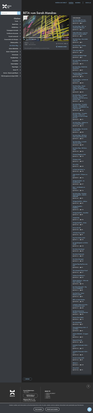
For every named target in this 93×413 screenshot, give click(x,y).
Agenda (77, 2)
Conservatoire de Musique (11, 39)
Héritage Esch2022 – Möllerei (80, 202)
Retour (27, 379)
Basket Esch (15, 24)
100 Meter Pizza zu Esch (79, 233)
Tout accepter (38, 409)
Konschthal (15, 61)
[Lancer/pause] (24, 39)
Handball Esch (14, 58)
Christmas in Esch (78, 160)
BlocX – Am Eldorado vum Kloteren (79, 189)
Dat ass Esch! (78, 369)
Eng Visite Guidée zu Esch (79, 238)
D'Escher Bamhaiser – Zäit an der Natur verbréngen (80, 282)
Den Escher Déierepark (78, 260)
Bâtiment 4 (78, 364)
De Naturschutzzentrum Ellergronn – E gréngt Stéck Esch (80, 312)
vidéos (71, 2)
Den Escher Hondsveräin (78, 255)
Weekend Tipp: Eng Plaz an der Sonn (80, 265)
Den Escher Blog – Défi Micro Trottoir (80, 149)
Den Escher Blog (14, 45)
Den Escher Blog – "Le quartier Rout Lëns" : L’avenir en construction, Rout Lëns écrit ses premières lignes (80, 98)
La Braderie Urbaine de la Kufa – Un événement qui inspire (80, 306)
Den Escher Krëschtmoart (78, 250)
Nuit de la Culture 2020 (78, 359)
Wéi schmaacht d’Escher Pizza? (80, 271)
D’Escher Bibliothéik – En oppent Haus (80, 335)
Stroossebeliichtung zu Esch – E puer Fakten (80, 329)
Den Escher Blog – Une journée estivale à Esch (80, 130)
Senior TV (15, 70)
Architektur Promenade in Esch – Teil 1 (80, 353)
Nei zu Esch (78, 165)
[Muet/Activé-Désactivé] (26, 39)
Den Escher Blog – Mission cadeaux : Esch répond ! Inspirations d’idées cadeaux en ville (80, 89)
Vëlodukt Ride (78, 218)
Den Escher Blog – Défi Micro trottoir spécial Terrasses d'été (80, 137)
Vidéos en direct (61, 2)
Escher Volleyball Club (12, 51)
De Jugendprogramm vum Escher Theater (80, 244)
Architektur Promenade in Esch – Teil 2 (80, 346)
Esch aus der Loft (78, 228)
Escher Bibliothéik (13, 48)
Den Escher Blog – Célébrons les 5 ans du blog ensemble (80, 124)
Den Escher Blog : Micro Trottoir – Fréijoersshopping (80, 75)
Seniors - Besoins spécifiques (10, 73)
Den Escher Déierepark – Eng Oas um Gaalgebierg (80, 288)
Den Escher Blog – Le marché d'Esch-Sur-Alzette (79, 143)
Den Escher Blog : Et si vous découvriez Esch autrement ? (79, 21)
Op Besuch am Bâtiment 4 (79, 276)
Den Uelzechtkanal (78, 323)
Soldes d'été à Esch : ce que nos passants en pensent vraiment (80, 34)
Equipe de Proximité (78, 341)
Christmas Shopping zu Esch (79, 155)
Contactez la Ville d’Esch (30, 396)
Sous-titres (65, 39)
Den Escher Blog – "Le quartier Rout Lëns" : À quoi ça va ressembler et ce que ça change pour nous (80, 116)
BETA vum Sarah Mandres (79, 300)
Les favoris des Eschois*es (79, 170)
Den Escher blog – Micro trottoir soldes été (80, 40)
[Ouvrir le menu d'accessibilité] (89, 409)
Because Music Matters (78, 318)
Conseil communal (13, 36)
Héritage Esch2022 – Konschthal (80, 213)
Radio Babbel (14, 64)
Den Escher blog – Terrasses (79, 46)
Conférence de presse (12, 33)
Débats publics (14, 42)
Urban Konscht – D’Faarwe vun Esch (80, 176)
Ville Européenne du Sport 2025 (9, 76)
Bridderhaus (15, 27)
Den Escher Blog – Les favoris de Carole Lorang (80, 81)
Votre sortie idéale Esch (78, 51)
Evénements (15, 54)
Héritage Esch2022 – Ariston (79, 223)
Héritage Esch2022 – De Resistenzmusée (78, 182)
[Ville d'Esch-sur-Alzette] (12, 399)
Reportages (15, 67)
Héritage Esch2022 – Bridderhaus (78, 208)
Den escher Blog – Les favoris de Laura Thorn (80, 62)
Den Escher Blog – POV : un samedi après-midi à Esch (79, 28)
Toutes (16, 21)
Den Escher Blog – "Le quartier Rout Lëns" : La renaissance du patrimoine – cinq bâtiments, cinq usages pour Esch (80, 107)
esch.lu (88, 2)
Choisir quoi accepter (52, 409)
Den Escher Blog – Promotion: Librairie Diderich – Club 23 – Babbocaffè (80, 196)
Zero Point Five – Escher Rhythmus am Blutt (78, 295)
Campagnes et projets (12, 30)
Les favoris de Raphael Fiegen (80, 56)
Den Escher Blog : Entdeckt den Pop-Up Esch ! (80, 68)
